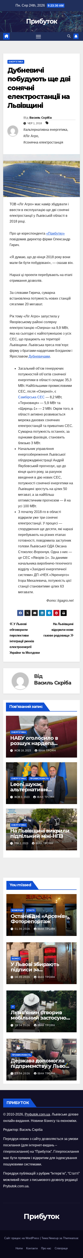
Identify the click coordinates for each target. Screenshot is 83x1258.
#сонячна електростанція (43, 142)
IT (13, 1007)
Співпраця (61, 1248)
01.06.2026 (23, 928)
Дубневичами (39, 356)
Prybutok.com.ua (37, 1114)
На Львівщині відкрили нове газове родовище (58, 629)
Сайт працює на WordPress (22, 1238)
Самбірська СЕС (31, 397)
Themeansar (70, 1238)
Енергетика (16, 62)
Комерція (17, 910)
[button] (69, 36)
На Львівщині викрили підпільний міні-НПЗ (39, 833)
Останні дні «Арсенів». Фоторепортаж (40, 918)
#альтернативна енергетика (45, 129)
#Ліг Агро (30, 136)
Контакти (32, 1248)
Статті (30, 910)
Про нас (46, 1248)
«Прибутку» (55, 233)
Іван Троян (47, 750)
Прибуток (41, 21)
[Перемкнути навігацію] (38, 36)
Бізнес (16, 958)
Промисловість (39, 778)
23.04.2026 (23, 1073)
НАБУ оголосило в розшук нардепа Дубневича (34, 743)
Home (19, 1248)
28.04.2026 (23, 1025)
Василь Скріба (40, 118)
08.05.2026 (23, 977)
